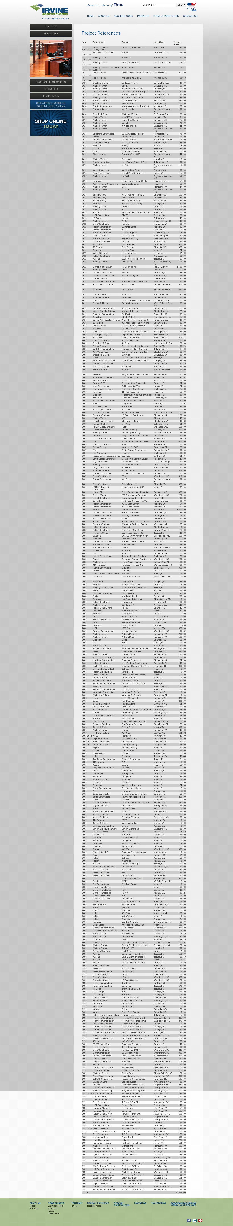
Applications (53, 1208)
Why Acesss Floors (55, 1206)
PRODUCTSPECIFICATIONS (122, 1204)
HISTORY (51, 26)
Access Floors (123, 16)
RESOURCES (51, 89)
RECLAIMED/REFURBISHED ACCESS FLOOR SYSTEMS (183, 1204)
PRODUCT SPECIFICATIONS (51, 82)
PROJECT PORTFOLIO (98, 1203)
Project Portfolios (166, 16)
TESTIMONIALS (51, 96)
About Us (104, 16)
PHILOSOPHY (51, 33)
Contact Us (190, 16)
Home (90, 16)
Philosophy (34, 1208)
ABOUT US (35, 1203)
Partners (143, 16)
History (33, 1206)
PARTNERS (77, 1203)
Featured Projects (94, 1206)
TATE (74, 1206)
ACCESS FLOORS (56, 1203)
